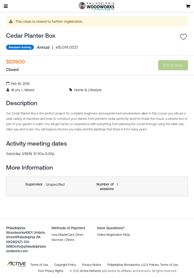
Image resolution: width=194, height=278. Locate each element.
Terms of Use (169, 265)
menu (6, 6)
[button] (183, 36)
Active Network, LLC (94, 271)
